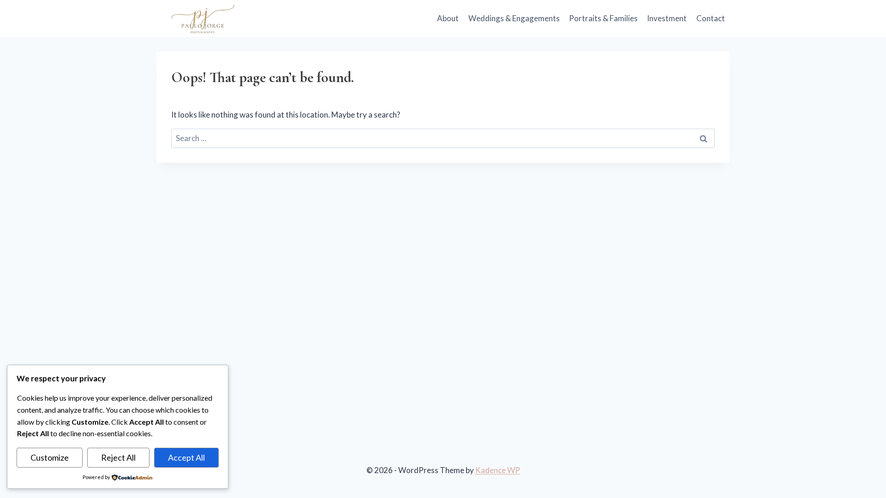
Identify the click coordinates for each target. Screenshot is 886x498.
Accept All (186, 457)
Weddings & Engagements (514, 18)
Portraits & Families (603, 18)
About (448, 18)
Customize (49, 457)
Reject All (118, 457)
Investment (667, 18)
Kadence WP (497, 470)
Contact (710, 18)
